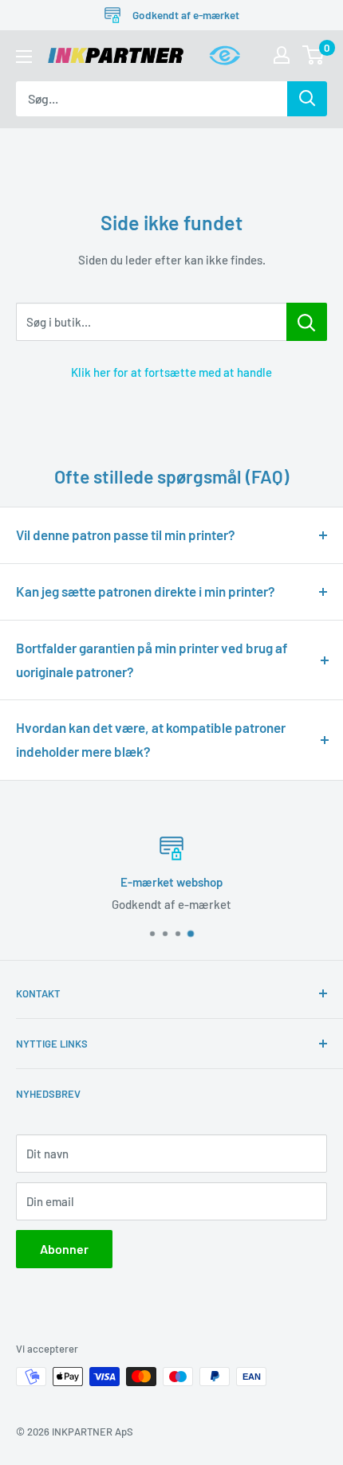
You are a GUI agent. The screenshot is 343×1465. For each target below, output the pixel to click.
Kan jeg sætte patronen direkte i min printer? (145, 591)
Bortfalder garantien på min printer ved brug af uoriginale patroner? (151, 660)
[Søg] (307, 98)
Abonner (64, 1248)
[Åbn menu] (24, 56)
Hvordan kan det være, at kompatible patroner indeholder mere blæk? (151, 739)
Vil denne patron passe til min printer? (125, 535)
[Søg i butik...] (306, 322)
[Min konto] (282, 55)
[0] (314, 55)
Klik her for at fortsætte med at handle (171, 372)
